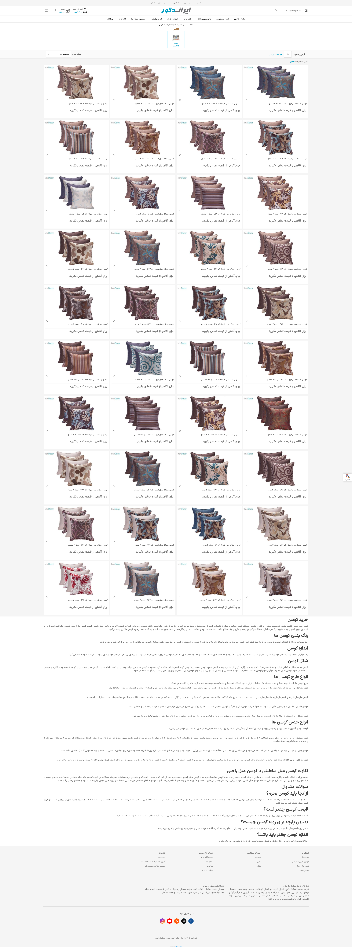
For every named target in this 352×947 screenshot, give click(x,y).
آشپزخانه (122, 19)
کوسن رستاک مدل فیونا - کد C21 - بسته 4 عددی (220, 269)
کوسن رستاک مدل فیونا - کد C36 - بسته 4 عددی (220, 490)
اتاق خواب (187, 19)
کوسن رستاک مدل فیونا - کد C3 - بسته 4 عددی (154, 379)
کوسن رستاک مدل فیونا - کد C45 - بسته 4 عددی (88, 600)
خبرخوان (176, 921)
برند (287, 54)
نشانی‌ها (210, 866)
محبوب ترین (64, 54)
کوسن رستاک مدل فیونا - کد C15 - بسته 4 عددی (154, 158)
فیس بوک (191, 921)
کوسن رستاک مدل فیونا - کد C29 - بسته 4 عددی (220, 379)
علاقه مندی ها (207, 870)
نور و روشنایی (156, 19)
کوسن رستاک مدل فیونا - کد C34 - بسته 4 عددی (88, 434)
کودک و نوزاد (172, 19)
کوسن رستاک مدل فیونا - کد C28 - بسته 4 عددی (287, 379)
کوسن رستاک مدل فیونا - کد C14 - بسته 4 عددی (220, 158)
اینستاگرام (162, 921)
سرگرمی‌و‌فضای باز (138, 19)
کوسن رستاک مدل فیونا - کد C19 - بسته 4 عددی (154, 214)
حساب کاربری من (206, 857)
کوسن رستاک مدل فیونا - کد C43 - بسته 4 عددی (220, 600)
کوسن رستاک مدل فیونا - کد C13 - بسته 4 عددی (287, 158)
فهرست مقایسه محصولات (155, 866)
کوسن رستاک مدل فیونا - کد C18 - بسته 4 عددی (220, 214)
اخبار (259, 861)
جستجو (258, 857)
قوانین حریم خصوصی (300, 861)
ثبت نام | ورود (77, 9)
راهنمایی (186, 3)
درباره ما (305, 857)
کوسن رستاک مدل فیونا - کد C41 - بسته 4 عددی (88, 545)
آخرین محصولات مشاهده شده (153, 861)
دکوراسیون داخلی (204, 19)
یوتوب (169, 921)
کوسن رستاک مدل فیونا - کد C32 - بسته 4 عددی (220, 434)
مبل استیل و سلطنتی (264, 777)
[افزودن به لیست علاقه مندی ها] (246, 100)
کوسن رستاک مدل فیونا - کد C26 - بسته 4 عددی (154, 324)
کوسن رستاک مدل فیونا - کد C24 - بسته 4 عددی (287, 324)
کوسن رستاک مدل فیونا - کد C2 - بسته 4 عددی (88, 214)
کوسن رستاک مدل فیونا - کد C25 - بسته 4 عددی (220, 324)
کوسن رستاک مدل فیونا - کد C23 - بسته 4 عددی (88, 269)
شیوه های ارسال (302, 866)
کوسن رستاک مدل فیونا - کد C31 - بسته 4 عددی (287, 434)
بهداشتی (110, 19)
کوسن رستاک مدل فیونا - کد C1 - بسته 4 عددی (288, 103)
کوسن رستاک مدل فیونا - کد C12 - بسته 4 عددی (88, 103)
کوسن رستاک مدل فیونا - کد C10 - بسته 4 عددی (221, 103)
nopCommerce (178, 946)
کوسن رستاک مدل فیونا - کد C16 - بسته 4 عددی (88, 158)
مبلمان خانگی (239, 19)
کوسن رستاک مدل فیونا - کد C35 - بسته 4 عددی (287, 490)
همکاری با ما (175, 3)
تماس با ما (197, 3)
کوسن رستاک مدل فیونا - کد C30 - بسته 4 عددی (88, 379)
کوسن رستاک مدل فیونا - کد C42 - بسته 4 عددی (287, 600)
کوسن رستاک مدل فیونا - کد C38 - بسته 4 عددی (88, 490)
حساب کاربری (78, 12)
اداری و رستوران (222, 19)
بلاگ (259, 866)
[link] (306, 10)
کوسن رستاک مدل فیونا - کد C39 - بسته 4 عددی (287, 545)
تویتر (183, 921)
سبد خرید (161, 857)
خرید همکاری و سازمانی (159, 3)
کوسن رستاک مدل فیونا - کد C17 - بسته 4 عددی (287, 214)
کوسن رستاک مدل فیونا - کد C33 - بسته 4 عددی (154, 434)
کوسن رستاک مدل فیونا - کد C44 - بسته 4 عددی (154, 600)
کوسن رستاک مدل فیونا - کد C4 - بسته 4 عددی (221, 545)
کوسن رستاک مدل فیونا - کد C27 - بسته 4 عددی (88, 324)
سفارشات (209, 861)
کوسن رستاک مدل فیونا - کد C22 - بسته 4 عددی (154, 269)
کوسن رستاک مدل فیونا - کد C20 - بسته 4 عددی (287, 269)
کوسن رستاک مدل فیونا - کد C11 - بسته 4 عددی (154, 103)
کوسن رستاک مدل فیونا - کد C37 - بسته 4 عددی (154, 490)
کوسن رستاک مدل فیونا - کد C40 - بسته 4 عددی (154, 545)
